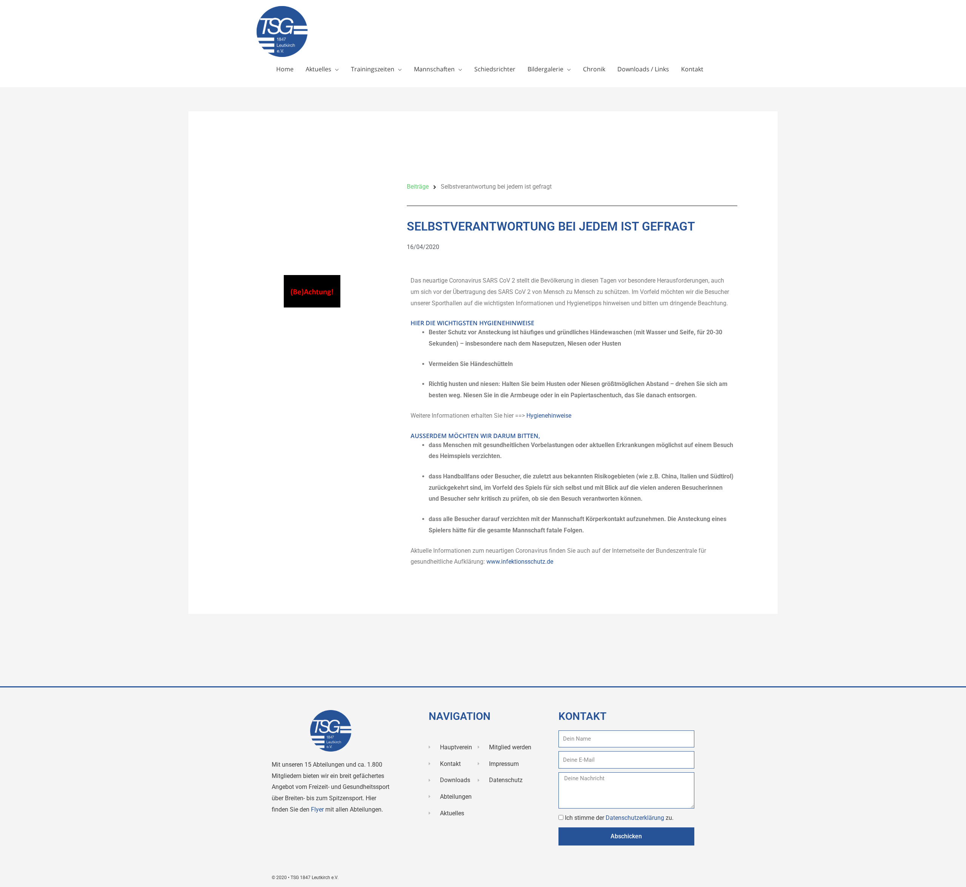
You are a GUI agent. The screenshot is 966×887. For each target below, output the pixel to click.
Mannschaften (434, 69)
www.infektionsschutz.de (519, 561)
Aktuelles (318, 69)
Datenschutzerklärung (636, 817)
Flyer (318, 809)
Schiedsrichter (494, 69)
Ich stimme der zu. (619, 817)
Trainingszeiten (372, 69)
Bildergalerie (545, 69)
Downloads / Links (643, 69)
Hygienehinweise (548, 415)
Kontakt (692, 69)
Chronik (594, 69)
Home (285, 69)
